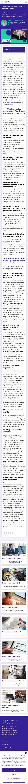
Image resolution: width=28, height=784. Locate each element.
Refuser (14, 774)
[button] (25, 753)
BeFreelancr (9, 104)
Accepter (14, 770)
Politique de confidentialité (19, 782)
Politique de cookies (7, 782)
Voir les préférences (14, 778)
